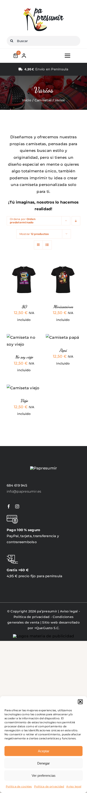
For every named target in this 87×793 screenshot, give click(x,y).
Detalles (17, 285)
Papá (63, 350)
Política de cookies (19, 786)
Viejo (24, 400)
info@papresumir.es (24, 491)
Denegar (43, 763)
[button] (80, 701)
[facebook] (9, 506)
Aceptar (43, 751)
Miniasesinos (63, 306)
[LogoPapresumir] (43, 8)
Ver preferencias (44, 775)
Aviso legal (73, 786)
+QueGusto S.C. (47, 628)
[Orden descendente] (76, 220)
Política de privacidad (49, 786)
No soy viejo (24, 357)
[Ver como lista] (47, 245)
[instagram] (17, 506)
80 (24, 306)
